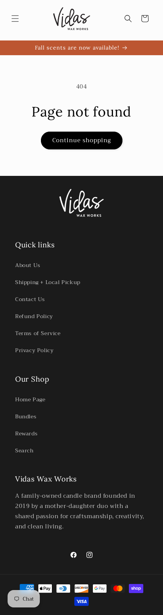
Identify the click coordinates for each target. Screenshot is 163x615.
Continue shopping (81, 140)
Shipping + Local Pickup (47, 282)
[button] (15, 18)
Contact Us (30, 299)
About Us (28, 265)
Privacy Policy (34, 350)
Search (24, 450)
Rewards (26, 433)
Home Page (30, 399)
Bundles (25, 416)
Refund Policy (34, 316)
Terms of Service (38, 333)
